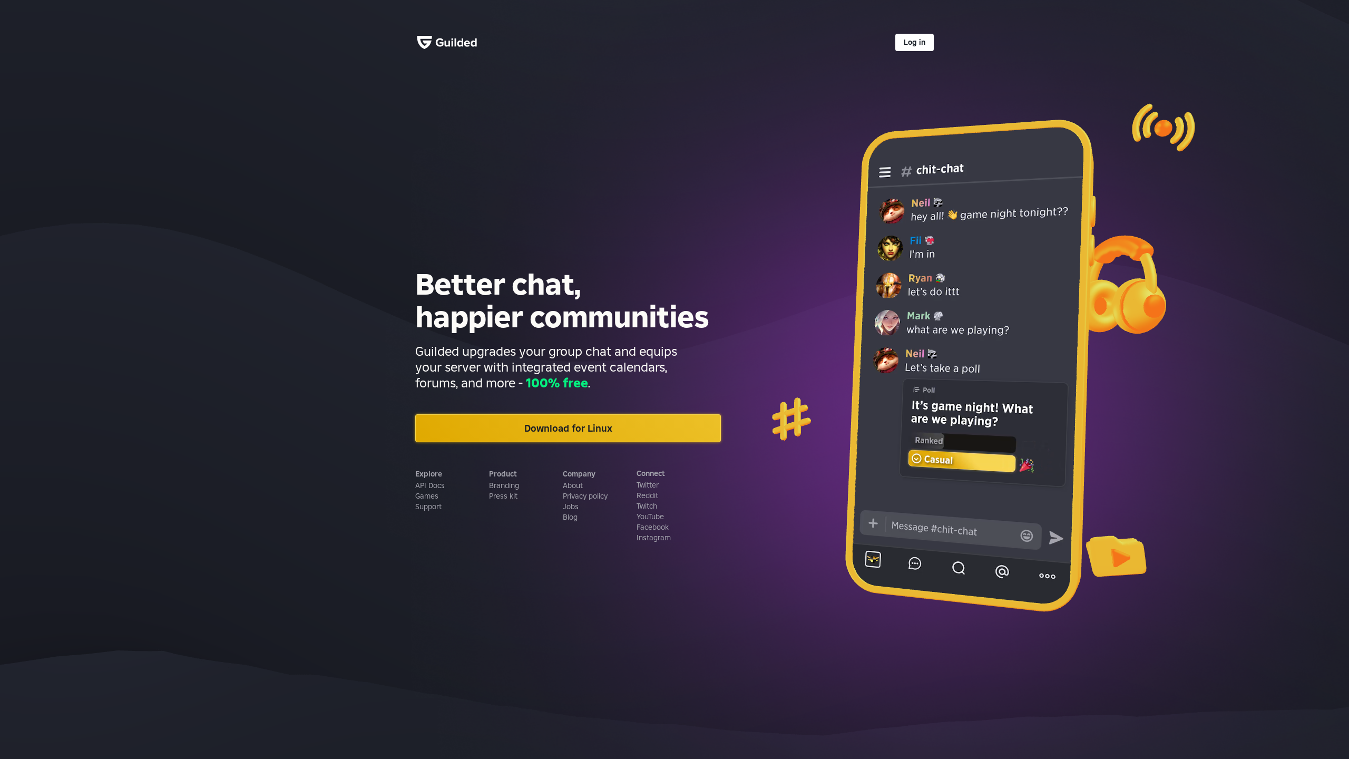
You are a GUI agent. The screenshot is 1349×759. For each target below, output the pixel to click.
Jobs (571, 506)
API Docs (430, 485)
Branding (504, 485)
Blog (570, 517)
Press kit (503, 496)
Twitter (648, 485)
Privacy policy (585, 496)
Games (426, 496)
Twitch (647, 506)
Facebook (653, 527)
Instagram (654, 537)
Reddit (647, 495)
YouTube (650, 516)
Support (428, 506)
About (573, 485)
